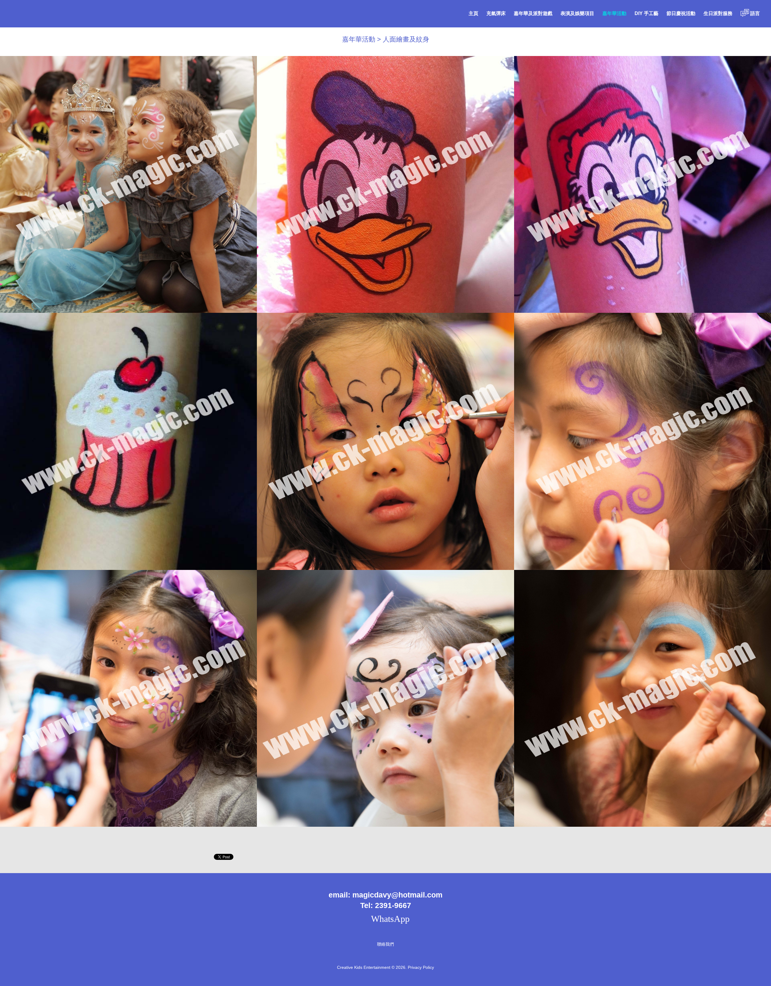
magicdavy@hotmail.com (397, 895)
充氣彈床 (496, 13)
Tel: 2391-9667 (385, 905)
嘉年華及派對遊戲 (533, 13)
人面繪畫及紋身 (406, 39)
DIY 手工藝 (646, 13)
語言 (754, 13)
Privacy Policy (421, 967)
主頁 (473, 13)
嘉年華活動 (614, 13)
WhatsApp (389, 918)
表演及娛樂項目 (577, 13)
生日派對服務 (718, 13)
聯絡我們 (385, 944)
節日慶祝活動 (680, 13)
